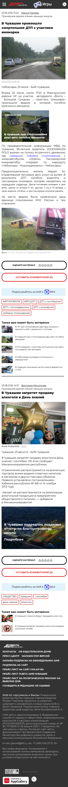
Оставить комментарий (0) (34, 277)
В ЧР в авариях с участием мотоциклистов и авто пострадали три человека (39, 348)
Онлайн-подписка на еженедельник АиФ (31, 660)
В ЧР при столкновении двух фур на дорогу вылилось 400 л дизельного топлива (37, 328)
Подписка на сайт (15, 665)
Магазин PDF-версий (36, 656)
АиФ (23, 446)
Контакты (9, 651)
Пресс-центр (11, 656)
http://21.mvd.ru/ (11, 81)
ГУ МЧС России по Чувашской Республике (29, 252)
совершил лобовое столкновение (34, 155)
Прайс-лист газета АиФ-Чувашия (25, 673)
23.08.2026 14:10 (10, 385)
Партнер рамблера (29, 772)
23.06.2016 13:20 (10, 13)
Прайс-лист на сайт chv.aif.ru (23, 669)
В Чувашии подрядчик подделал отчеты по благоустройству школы (32, 529)
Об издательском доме (35, 651)
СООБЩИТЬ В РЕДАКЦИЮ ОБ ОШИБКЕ (26, 685)
